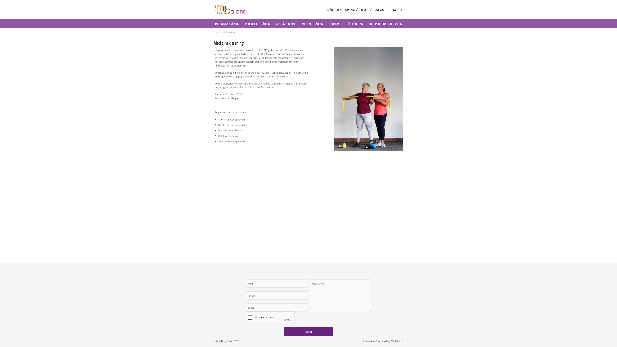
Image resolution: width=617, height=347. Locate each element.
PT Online (334, 23)
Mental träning (312, 23)
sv (394, 9)
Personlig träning (257, 23)
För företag (354, 23)
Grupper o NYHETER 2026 (385, 23)
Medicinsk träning (227, 23)
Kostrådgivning (285, 23)
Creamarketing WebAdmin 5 (389, 341)
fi (401, 9)
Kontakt (349, 9)
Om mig (379, 9)
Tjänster (333, 9)
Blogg (365, 9)
